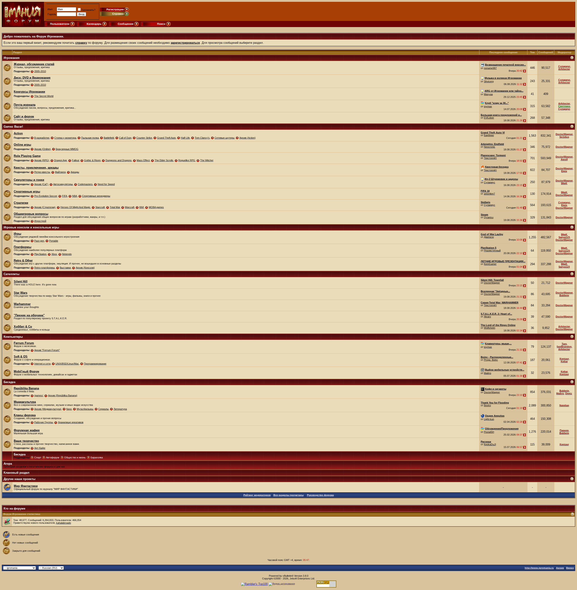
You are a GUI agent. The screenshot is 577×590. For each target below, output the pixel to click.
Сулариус (489, 182)
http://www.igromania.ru (539, 568)
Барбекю (489, 135)
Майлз (487, 373)
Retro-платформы (44, 267)
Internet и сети (42, 363)
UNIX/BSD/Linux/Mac (67, 363)
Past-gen (39, 240)
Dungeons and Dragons (118, 160)
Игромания (12, 58)
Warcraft (129, 207)
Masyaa (488, 94)
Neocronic (489, 146)
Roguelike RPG (186, 160)
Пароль (52, 14)
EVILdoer (489, 117)
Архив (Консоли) (85, 267)
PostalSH (489, 432)
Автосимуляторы (63, 184)
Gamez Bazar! (13, 126)
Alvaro (487, 316)
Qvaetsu (488, 217)
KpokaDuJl (490, 444)
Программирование (95, 363)
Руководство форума (320, 495)
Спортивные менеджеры (96, 196)
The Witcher (206, 160)
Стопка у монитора (65, 137)
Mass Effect (143, 160)
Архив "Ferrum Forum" (47, 350)
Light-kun (489, 419)
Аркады (75, 172)
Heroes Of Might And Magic (75, 207)
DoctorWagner (492, 282)
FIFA (64, 196)
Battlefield (109, 137)
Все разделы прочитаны (288, 495)
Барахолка (97, 457)
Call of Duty (125, 137)
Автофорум (52, 457)
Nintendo (67, 254)
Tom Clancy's (202, 137)
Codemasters (85, 184)
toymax (488, 106)
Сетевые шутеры (224, 137)
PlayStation (40, 254)
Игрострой (40, 221)
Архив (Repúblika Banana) (62, 395)
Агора (8, 463)
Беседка (9, 382)
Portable (53, 240)
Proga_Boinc (491, 359)
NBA (74, 196)
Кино (69, 409)
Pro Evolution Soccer (45, 196)
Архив (560, 568)
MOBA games (156, 207)
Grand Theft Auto (166, 137)
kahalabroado (63, 522)
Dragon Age (60, 160)
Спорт (37, 457)
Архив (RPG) (41, 160)
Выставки (65, 267)
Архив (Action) (247, 137)
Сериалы (103, 409)
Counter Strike (144, 137)
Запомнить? (88, 10)
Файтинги (60, 172)
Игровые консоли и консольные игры (31, 227)
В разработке (41, 137)
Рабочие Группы (43, 422)
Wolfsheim (489, 327)
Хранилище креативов (70, 422)
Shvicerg (489, 81)
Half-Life (185, 137)
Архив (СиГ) (41, 184)
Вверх (570, 568)
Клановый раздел (16, 472)
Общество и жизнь (75, 457)
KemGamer (490, 264)
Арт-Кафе (39, 448)
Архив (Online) (42, 149)
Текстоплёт (490, 158)
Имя (50, 9)
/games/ (38, 395)
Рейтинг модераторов (257, 495)
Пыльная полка (90, 137)
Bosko (487, 405)
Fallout (75, 160)
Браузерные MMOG (67, 149)
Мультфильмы (85, 409)
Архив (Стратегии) (44, 207)
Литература (120, 409)
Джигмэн (489, 237)
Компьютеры (13, 336)
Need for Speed (106, 184)
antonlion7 (489, 193)
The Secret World (43, 96)
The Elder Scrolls (164, 160)
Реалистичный (492, 250)
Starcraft (100, 207)
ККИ (141, 207)
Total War (115, 207)
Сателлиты (11, 274)
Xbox (54, 254)
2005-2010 (40, 71)
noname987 (490, 68)
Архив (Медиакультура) (47, 409)
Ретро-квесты (42, 172)
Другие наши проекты (19, 479)
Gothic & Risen (92, 160)
